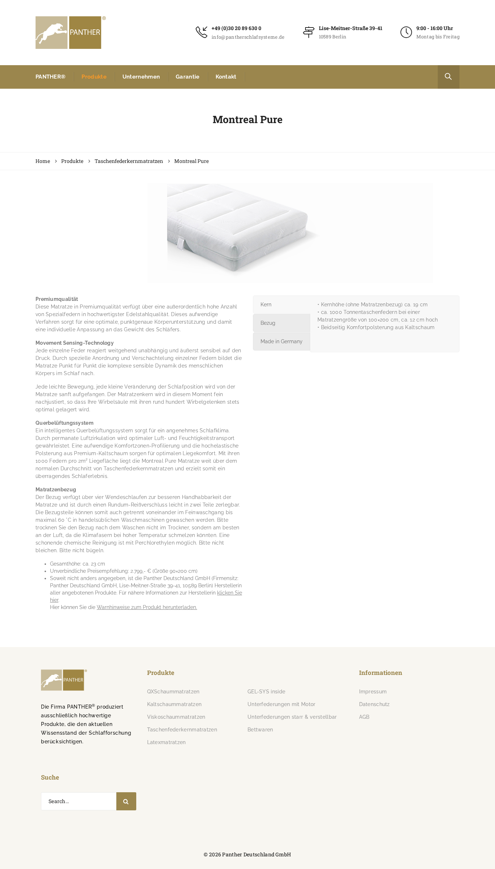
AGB (364, 717)
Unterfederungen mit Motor (282, 704)
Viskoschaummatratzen (176, 717)
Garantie (187, 77)
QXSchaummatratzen (173, 691)
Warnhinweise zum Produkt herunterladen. (147, 607)
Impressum (373, 691)
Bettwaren (260, 729)
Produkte (94, 77)
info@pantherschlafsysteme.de (248, 37)
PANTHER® (51, 77)
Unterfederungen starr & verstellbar (292, 717)
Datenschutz (374, 704)
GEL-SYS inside (266, 691)
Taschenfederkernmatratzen (182, 729)
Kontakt (226, 77)
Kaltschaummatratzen (174, 704)
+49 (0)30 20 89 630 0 (236, 28)
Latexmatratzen (166, 742)
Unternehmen (141, 77)
